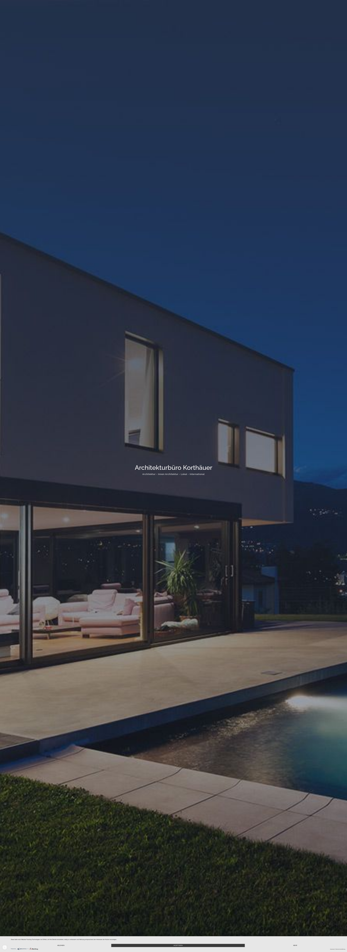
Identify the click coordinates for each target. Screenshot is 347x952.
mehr (295, 945)
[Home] (173, 470)
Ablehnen (60, 945)
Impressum (332, 949)
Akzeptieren (178, 945)
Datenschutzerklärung (340, 949)
